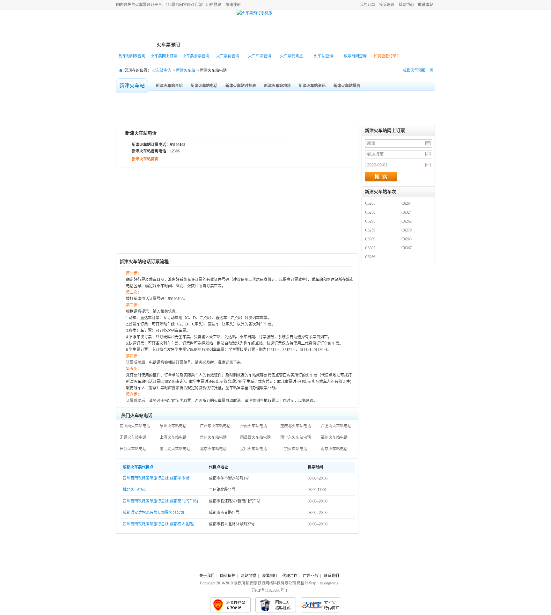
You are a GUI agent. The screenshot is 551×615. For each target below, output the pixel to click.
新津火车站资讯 (312, 86)
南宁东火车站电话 (295, 437)
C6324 (406, 212)
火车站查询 (323, 56)
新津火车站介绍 (169, 86)
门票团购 (344, 44)
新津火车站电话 (204, 86)
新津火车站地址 (277, 86)
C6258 (370, 212)
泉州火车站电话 (173, 426)
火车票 (141, 5)
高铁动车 (239, 44)
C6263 (406, 239)
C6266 (370, 257)
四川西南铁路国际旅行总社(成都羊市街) (156, 478)
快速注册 (233, 5)
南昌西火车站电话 (255, 437)
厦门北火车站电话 (175, 449)
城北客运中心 (134, 489)
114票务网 (146, 26)
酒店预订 (309, 44)
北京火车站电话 (213, 449)
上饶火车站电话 (293, 449)
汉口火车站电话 (253, 449)
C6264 (406, 203)
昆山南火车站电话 (135, 426)
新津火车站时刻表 (240, 86)
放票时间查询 (355, 56)
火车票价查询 (227, 56)
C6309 (370, 239)
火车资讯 (379, 44)
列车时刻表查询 (132, 56)
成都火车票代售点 (138, 467)
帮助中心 (406, 5)
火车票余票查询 (195, 56)
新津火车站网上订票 (385, 130)
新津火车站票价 (347, 86)
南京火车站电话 (334, 449)
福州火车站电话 (334, 437)
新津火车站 (185, 70)
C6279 (406, 230)
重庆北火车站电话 (295, 426)
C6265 (370, 203)
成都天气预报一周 (418, 70)
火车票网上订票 (164, 56)
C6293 (370, 221)
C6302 (370, 248)
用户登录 (213, 5)
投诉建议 (386, 5)
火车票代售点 (291, 56)
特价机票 (204, 44)
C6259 (370, 230)
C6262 (406, 221)
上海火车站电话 (173, 437)
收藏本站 (425, 5)
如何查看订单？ (387, 56)
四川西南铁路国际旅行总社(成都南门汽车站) (160, 501)
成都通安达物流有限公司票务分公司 (153, 512)
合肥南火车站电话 (336, 426)
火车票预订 (169, 44)
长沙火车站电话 (133, 449)
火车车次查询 (259, 56)
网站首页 (133, 44)
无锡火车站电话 (133, 437)
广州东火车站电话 (215, 426)
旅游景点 (274, 44)
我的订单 (367, 5)
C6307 (406, 248)
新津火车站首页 (145, 159)
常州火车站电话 (213, 437)
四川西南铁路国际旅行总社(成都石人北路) (158, 524)
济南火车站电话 (253, 426)
